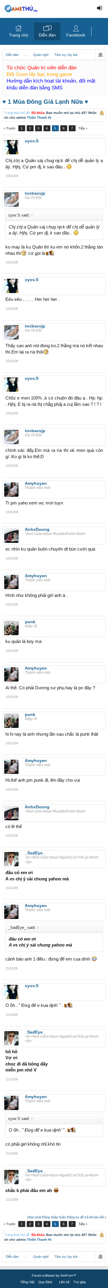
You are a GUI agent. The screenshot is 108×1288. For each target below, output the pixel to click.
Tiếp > (82, 128)
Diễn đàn (47, 35)
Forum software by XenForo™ (54, 1275)
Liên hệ (64, 1282)
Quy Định (45, 1282)
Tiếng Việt (27, 1282)
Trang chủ (18, 35)
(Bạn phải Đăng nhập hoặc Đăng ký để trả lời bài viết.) (66, 1217)
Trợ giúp (80, 1282)
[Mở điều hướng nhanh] (100, 55)
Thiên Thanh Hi (39, 117)
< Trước (10, 128)
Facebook (75, 35)
